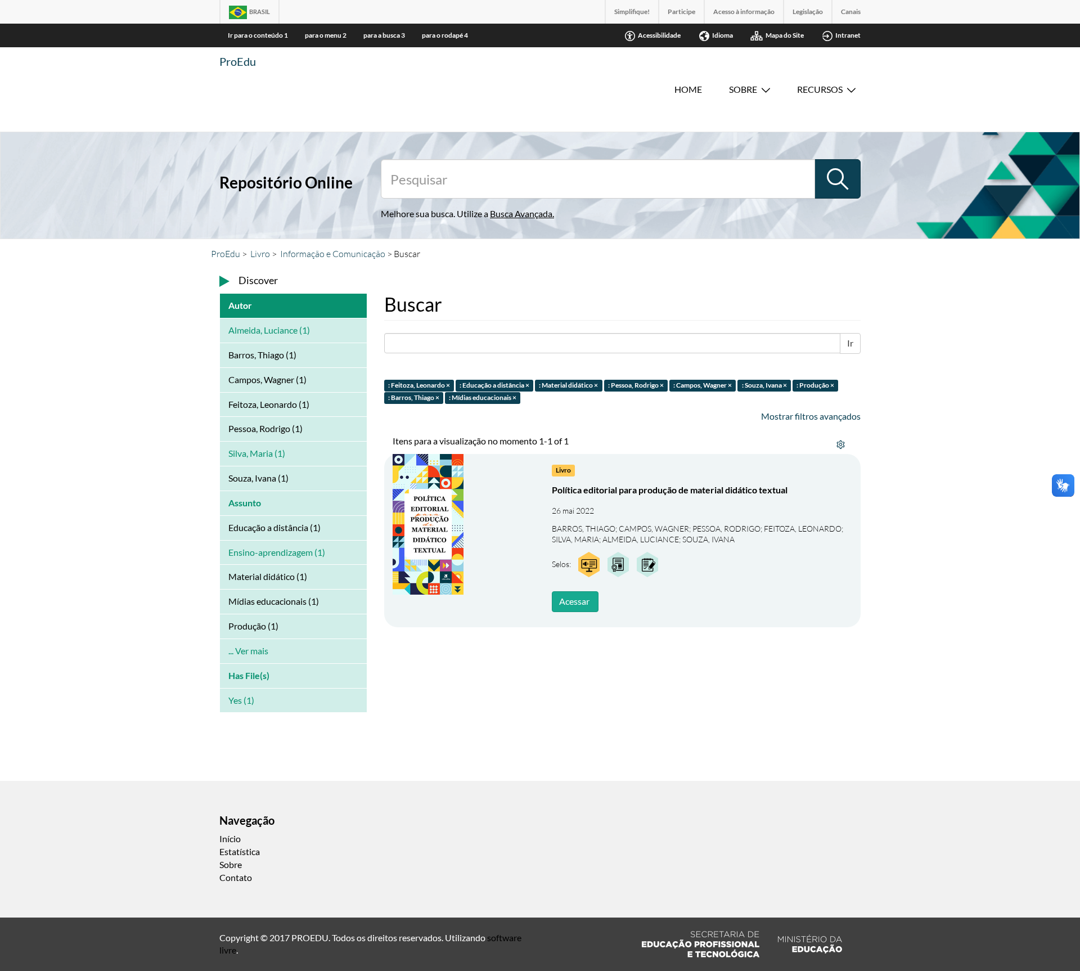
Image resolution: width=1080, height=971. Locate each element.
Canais (851, 11)
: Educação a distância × (494, 385)
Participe (681, 11)
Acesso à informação (744, 11)
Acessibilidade (659, 35)
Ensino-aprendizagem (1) (276, 552)
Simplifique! (632, 11)
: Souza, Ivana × (764, 385)
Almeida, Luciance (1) (269, 330)
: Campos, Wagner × (702, 385)
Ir (850, 343)
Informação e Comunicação (332, 253)
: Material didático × (568, 385)
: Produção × (815, 385)
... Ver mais (248, 650)
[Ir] (837, 179)
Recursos (820, 89)
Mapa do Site (785, 35)
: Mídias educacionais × (482, 398)
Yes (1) (241, 700)
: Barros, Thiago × (413, 398)
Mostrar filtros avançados (811, 416)
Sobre (743, 89)
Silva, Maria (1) (256, 453)
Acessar (574, 601)
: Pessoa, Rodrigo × (636, 385)
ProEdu (237, 61)
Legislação (808, 11)
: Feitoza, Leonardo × (419, 385)
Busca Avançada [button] (521, 213)
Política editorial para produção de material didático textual (670, 489)
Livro (260, 253)
